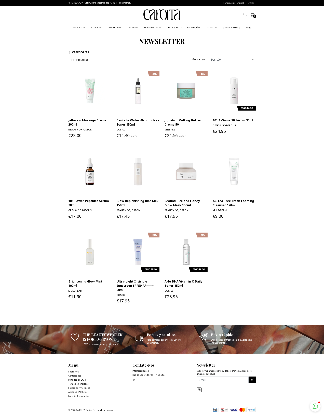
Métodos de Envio (77, 379)
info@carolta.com (141, 370)
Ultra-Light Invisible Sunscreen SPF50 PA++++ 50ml (135, 285)
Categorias (80, 52)
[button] (233, 3)
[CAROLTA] (162, 15)
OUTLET (210, 27)
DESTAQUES (173, 27)
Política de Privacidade (79, 387)
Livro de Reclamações (78, 396)
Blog (248, 27)
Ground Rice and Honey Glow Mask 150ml (182, 203)
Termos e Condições (78, 383)
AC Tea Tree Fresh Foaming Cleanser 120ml (233, 203)
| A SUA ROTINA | (231, 27)
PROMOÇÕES (193, 27)
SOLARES (133, 27)
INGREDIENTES (151, 27)
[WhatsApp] (133, 379)
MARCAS (77, 27)
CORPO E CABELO (115, 27)
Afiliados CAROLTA (77, 392)
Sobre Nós (73, 371)
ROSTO (94, 27)
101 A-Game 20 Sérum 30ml (233, 120)
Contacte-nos (74, 375)
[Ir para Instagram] (199, 389)
